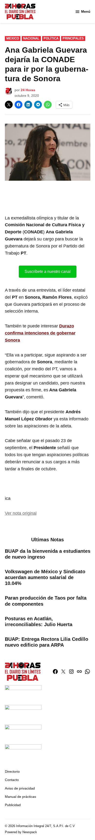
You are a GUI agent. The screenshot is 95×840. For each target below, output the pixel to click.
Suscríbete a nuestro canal (48, 271)
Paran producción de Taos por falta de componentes (45, 600)
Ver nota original (21, 513)
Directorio (12, 771)
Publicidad (13, 805)
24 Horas (28, 90)
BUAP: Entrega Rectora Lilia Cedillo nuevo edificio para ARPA (46, 642)
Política (51, 38)
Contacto (12, 780)
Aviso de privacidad (20, 788)
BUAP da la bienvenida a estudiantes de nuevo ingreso (47, 554)
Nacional (31, 38)
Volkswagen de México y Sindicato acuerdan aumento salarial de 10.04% (45, 577)
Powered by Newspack (21, 832)
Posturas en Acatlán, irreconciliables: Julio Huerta (38, 621)
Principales (73, 38)
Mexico (12, 38)
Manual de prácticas (20, 797)
